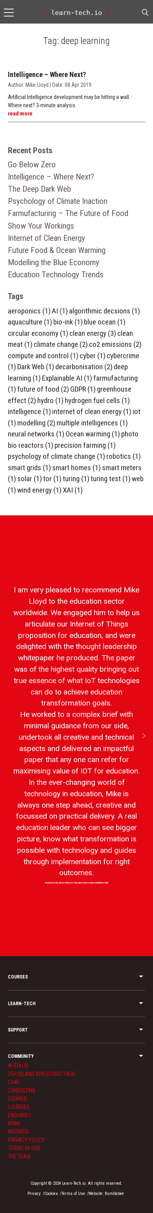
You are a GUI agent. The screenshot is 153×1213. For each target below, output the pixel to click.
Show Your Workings (41, 226)
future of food (43, 389)
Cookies (17, 1099)
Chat (14, 1082)
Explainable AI (67, 378)
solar (29, 478)
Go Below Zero (32, 164)
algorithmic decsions (104, 310)
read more (20, 113)
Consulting (21, 1090)
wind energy (39, 490)
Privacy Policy (26, 1140)
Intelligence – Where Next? (51, 176)
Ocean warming (93, 433)
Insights (18, 1132)
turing (76, 478)
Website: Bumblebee (106, 1193)
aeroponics (29, 310)
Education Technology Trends (56, 274)
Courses (18, 1107)
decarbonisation (84, 366)
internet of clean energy (91, 411)
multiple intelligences (92, 422)
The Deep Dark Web (39, 189)
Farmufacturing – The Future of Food (68, 213)
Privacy (34, 1193)
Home (14, 1123)
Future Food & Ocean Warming (57, 250)
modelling (36, 422)
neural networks (36, 433)
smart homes (76, 467)
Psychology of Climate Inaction (57, 201)
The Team (19, 1156)
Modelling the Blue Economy (53, 262)
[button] (144, 736)
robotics (123, 456)
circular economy (38, 333)
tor (52, 478)
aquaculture (30, 321)
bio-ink (68, 321)
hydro (50, 400)
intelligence (29, 411)
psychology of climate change (56, 456)
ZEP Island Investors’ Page (42, 1074)
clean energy (92, 333)
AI (60, 310)
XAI (73, 490)
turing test (111, 478)
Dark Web (35, 366)
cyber (93, 355)
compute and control (43, 355)
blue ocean (105, 321)
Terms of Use (24, 1148)
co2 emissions (115, 344)
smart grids (29, 467)
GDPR (83, 389)
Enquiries (19, 1115)
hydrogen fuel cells (97, 400)
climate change (61, 344)
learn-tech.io (76, 12)
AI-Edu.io (18, 1066)
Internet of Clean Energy (46, 238)
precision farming (85, 445)
